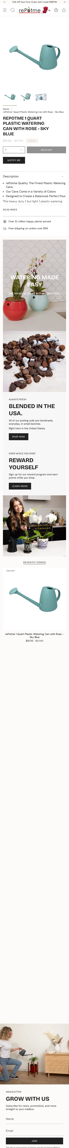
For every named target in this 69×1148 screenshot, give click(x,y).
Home (6, 109)
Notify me (13, 160)
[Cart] (64, 10)
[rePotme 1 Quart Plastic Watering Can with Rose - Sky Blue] (34, 599)
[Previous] (4, 2)
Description (11, 176)
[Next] (64, 2)
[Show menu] (4, 10)
